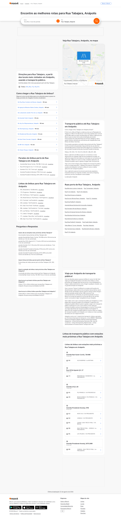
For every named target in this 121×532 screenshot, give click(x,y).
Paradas (83, 508)
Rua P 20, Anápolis (82, 191)
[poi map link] (84, 65)
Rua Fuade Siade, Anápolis (90, 222)
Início (25, 19)
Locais (82, 504)
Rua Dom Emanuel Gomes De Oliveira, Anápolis (78, 212)
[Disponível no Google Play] (15, 507)
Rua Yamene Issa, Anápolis (72, 229)
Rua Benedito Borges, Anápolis (91, 229)
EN (62, 511)
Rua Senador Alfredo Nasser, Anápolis (76, 208)
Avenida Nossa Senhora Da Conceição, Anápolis (78, 205)
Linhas (82, 501)
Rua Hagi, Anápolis (88, 225)
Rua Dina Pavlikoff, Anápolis (73, 202)
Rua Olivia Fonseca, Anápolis (73, 195)
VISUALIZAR (50, 164)
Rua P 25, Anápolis (70, 232)
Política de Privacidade (26, 513)
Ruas (82, 506)
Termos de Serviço (14, 513)
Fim (62, 19)
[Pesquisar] (97, 21)
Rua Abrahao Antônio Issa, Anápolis (75, 215)
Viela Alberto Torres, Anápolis (73, 225)
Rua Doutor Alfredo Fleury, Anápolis (75, 198)
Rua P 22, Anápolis (70, 191)
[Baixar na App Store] (28, 507)
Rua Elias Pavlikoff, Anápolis (73, 222)
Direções (83, 513)
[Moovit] (13, 3)
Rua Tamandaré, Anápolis (91, 188)
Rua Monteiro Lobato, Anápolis (73, 188)
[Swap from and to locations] (58, 21)
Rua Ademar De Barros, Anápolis (74, 218)
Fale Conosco (37, 513)
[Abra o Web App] (41, 507)
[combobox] (39, 22)
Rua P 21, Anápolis (91, 198)
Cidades (83, 511)
